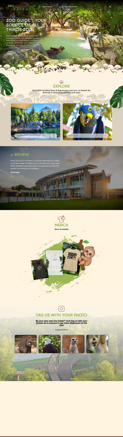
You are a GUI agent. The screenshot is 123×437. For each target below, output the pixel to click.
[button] (110, 6)
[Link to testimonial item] (11, 176)
